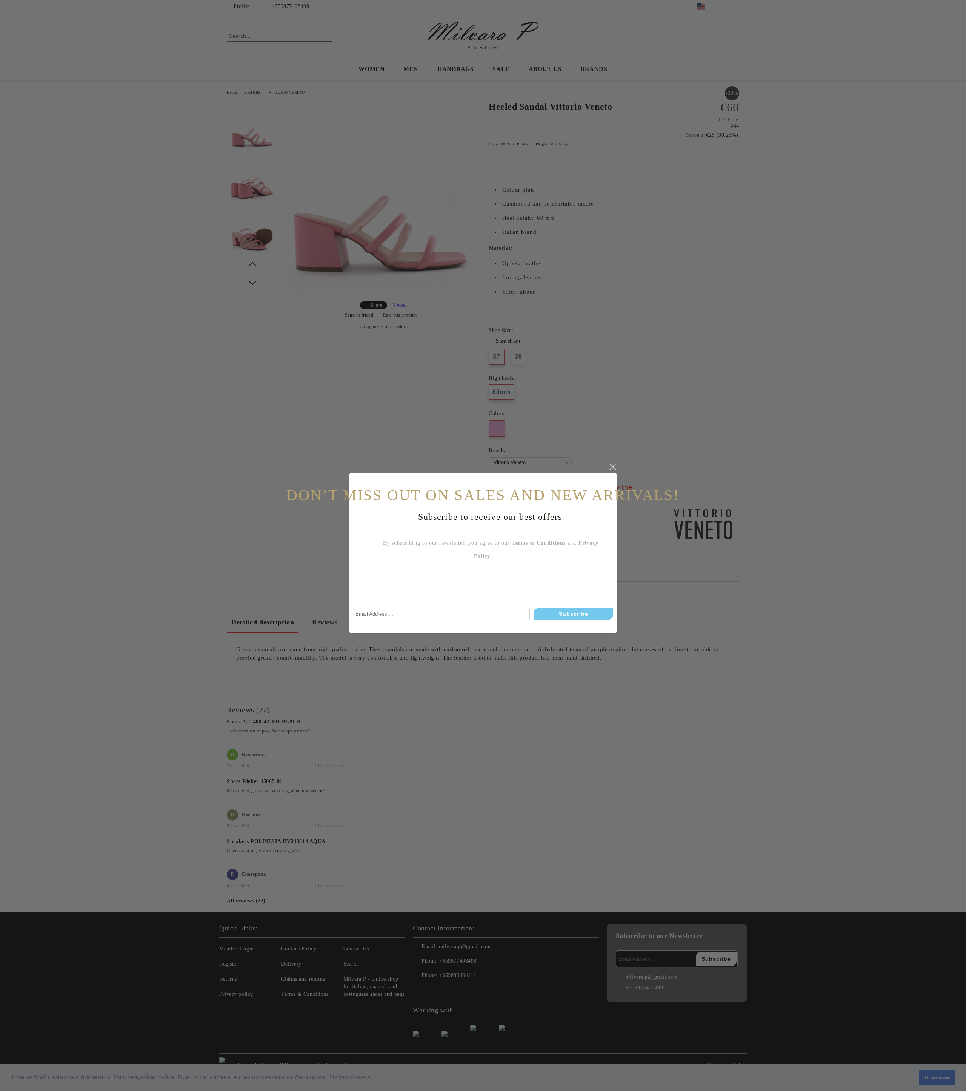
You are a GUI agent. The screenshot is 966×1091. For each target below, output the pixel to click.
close (612, 466)
